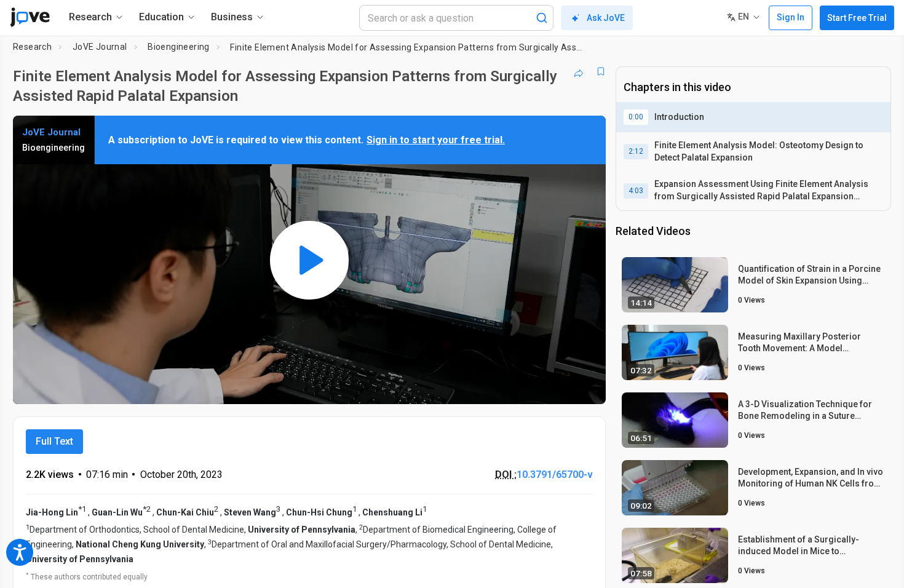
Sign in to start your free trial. (436, 140)
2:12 (635, 151)
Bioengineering (179, 47)
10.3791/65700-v (555, 474)
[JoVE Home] (30, 17)
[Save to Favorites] (601, 71)
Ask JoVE (606, 18)
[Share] (579, 71)
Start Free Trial (857, 18)
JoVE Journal (100, 47)
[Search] (542, 18)
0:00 (635, 117)
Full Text (54, 441)
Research (32, 47)
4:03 (635, 190)
